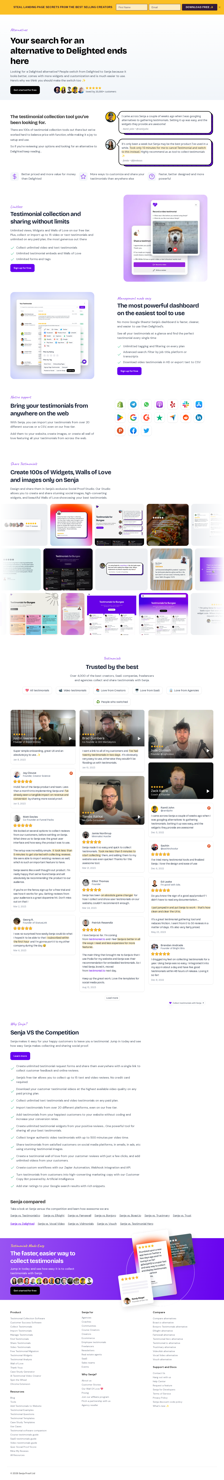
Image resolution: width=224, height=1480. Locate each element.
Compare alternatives (164, 1318)
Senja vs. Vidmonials (81, 1224)
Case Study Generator (22, 1371)
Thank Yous (16, 1367)
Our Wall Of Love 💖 (92, 1388)
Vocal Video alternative (165, 1355)
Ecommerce (88, 1338)
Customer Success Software (25, 1322)
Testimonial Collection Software (27, 1318)
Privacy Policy (160, 1397)
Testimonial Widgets (21, 1355)
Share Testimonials (20, 1343)
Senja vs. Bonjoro (105, 1215)
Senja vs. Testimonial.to (25, 1215)
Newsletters (88, 1350)
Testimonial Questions (22, 1414)
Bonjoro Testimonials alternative (170, 1326)
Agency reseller (90, 1405)
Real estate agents (92, 1354)
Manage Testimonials (21, 1334)
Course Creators (91, 1329)
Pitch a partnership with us (96, 1401)
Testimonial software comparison (28, 1430)
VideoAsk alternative (164, 1351)
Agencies (86, 1317)
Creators (86, 1334)
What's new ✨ (161, 1405)
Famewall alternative (164, 1334)
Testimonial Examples (22, 1410)
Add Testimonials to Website (25, 1405)
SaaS (84, 1358)
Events (85, 1366)
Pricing (85, 1392)
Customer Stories (91, 1384)
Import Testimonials (21, 1330)
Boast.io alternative (163, 1322)
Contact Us (159, 1373)
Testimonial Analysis (21, 1359)
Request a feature (162, 1385)
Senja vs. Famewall (79, 1215)
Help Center (159, 1381)
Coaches (86, 1321)
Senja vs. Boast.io (130, 1215)
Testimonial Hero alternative (168, 1338)
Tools (13, 1401)
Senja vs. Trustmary (157, 1215)
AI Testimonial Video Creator (25, 1375)
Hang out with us (162, 1377)
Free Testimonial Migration (24, 1351)
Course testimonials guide (24, 1434)
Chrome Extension (20, 1384)
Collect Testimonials (21, 1326)
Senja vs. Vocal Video (51, 1224)
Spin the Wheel (18, 1379)
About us (87, 1380)
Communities (89, 1325)
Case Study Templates (22, 1422)
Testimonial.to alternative (166, 1343)
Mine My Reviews (19, 1451)
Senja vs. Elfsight (53, 1215)
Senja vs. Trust (182, 1215)
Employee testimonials (94, 1342)
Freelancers (88, 1346)
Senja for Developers (164, 1389)
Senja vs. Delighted (22, 1224)
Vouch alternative (162, 1359)
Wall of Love (16, 1363)
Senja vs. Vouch (107, 1224)
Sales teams (88, 1362)
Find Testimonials (19, 1338)
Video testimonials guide (23, 1442)
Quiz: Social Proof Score (23, 1446)
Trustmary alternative (164, 1347)
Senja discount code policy (167, 1401)
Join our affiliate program (95, 1396)
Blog (12, 1397)
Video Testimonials (20, 1347)
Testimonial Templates (22, 1418)
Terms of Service (162, 1393)
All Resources (17, 1455)
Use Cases (15, 1426)
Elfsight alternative (163, 1330)
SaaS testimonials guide (23, 1438)
